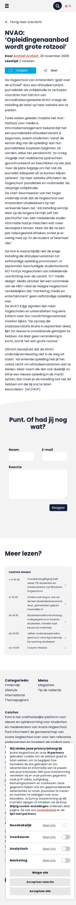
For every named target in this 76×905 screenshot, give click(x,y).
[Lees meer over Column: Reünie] (38, 648)
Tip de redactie (49, 690)
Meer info (49, 825)
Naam (14, 449)
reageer (22, 70)
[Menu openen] (7, 6)
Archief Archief (25, 56)
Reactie (15, 467)
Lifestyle (11, 690)
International (15, 695)
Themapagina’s (17, 700)
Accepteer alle (40, 891)
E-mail (47, 449)
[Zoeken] (57, 6)
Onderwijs (12, 685)
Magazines (46, 685)
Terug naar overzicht (26, 22)
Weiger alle (40, 873)
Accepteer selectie (40, 882)
